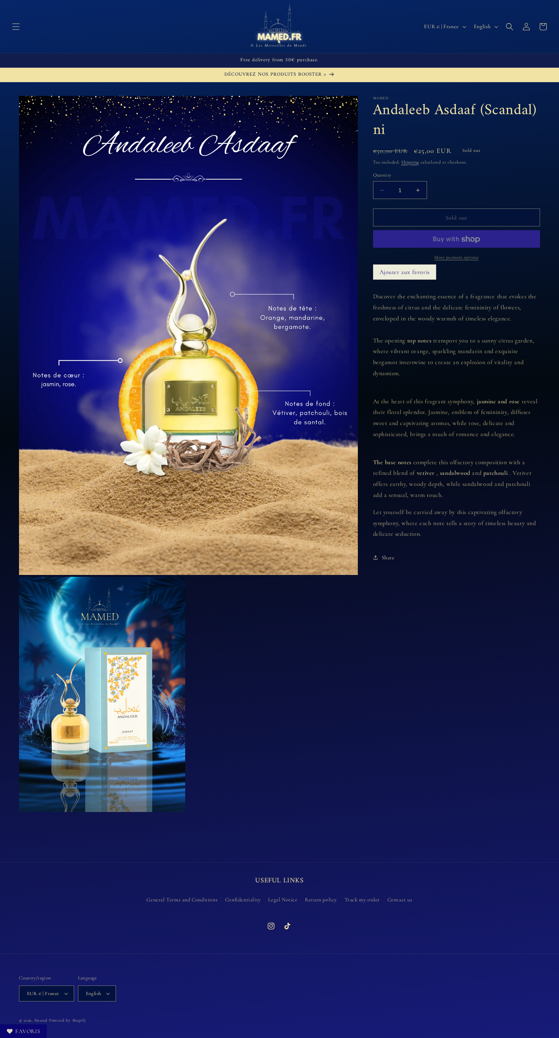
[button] (16, 26)
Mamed (41, 1020)
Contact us (400, 899)
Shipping (410, 162)
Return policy (321, 899)
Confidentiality (243, 899)
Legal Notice (282, 899)
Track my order (362, 899)
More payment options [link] (456, 257)
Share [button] (388, 557)
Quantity (382, 175)
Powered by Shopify (67, 1020)
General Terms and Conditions (182, 899)
